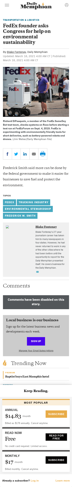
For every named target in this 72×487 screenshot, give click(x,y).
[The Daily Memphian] (36, 6)
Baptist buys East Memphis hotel (27, 376)
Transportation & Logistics (21, 20)
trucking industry (33, 202)
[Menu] (7, 6)
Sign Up (36, 341)
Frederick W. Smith (20, 215)
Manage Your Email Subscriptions (36, 350)
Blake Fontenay (16, 51)
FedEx (9, 202)
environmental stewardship (28, 208)
